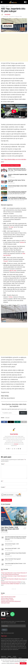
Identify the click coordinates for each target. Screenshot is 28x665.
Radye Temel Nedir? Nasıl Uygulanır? (13, 558)
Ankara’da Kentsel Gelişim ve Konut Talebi (17, 185)
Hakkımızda (3, 656)
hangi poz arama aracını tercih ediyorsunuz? (11, 601)
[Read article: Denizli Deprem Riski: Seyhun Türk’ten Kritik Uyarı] (4, 181)
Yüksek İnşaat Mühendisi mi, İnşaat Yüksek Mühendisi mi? (14, 572)
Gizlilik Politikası (13, 657)
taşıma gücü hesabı (5, 602)
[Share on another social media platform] (24, 422)
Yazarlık (14, 656)
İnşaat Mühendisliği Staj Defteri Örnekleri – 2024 (15, 563)
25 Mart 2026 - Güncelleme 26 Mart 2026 (16, 200)
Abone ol (23, 412)
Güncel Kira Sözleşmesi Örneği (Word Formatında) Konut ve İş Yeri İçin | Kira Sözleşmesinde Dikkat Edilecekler (15, 538)
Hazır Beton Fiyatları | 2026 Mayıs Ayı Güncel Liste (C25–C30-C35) (10, 528)
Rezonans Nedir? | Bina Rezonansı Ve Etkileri (11, 582)
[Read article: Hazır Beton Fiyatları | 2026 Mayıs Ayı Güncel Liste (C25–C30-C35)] (14, 516)
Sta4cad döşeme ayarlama (7, 598)
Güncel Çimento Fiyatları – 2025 (12, 543)
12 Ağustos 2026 (12, 171)
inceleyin (17, 663)
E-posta (3, 487)
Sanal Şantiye (7, 14)
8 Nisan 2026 (11, 187)
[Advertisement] (14, 48)
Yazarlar (9, 656)
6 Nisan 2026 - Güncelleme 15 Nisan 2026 (16, 194)
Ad (2, 481)
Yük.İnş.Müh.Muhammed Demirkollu (11, 574)
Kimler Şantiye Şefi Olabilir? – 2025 (12, 548)
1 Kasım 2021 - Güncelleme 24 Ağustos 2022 (12, 16)
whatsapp (16, 444)
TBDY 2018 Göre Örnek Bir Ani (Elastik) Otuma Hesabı (13, 579)
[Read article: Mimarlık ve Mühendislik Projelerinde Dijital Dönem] (4, 176)
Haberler (11, 6)
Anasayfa (3, 6)
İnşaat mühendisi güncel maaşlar (8, 596)
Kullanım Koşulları (4, 657)
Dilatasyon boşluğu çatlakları (7, 599)
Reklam (20, 657)
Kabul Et (23, 663)
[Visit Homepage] (13, 2)
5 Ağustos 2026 (12, 177)
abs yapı (7, 417)
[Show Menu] (1, 2)
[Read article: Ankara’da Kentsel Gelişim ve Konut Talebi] (4, 187)
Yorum (3, 464)
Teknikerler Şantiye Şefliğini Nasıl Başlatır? (10, 583)
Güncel (7, 6)
